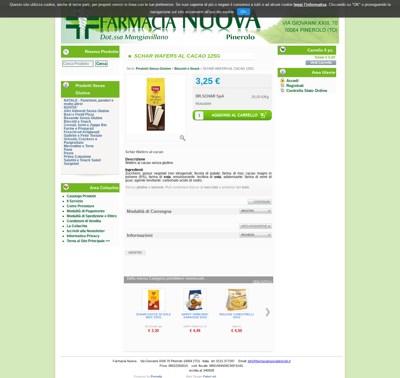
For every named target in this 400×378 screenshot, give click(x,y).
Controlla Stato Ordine (306, 90)
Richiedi (247, 234)
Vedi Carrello (321, 63)
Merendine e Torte (79, 146)
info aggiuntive (254, 226)
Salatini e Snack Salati (82, 160)
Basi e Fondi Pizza (79, 114)
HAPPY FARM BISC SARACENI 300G (195, 316)
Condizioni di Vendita (84, 221)
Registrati (295, 85)
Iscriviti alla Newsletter (86, 231)
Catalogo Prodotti (81, 196)
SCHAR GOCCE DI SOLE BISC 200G (153, 316)
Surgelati (71, 164)
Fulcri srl (209, 376)
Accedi (292, 80)
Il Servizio (75, 201)
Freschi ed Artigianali (81, 132)
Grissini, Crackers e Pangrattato (80, 141)
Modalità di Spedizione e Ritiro (92, 216)
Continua (261, 201)
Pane (68, 150)
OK (244, 11)
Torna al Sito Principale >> (88, 241)
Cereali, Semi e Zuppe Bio (85, 125)
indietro (135, 252)
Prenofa (156, 376)
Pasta (68, 153)
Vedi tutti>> (262, 281)
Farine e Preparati (79, 128)
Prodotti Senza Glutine (153, 68)
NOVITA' (71, 107)
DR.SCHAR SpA (210, 96)
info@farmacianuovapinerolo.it (269, 361)
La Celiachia (77, 226)
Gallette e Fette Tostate (83, 136)
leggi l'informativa (310, 4)
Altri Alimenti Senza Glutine (86, 111)
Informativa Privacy (83, 236)
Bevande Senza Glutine (83, 118)
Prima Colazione (77, 157)
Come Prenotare (80, 206)
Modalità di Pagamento (86, 211)
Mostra (247, 210)
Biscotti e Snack (77, 121)
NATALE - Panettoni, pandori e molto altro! (89, 102)
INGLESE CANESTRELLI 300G (236, 316)
